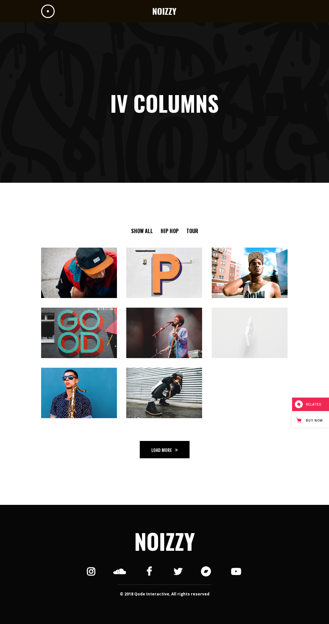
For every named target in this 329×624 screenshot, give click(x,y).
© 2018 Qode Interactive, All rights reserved (164, 594)
